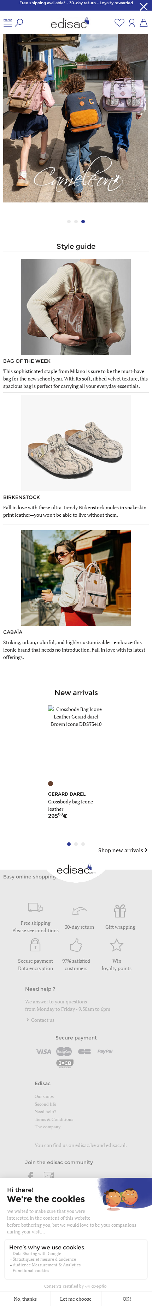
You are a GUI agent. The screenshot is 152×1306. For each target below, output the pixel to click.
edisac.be (85, 1145)
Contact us (42, 1019)
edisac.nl (115, 1145)
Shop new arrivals (120, 850)
